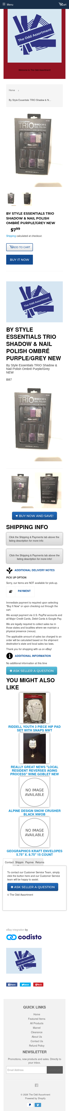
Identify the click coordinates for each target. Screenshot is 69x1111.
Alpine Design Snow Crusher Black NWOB (34, 812)
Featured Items (36, 1018)
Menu (10, 4)
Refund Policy (36, 1045)
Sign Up (55, 1070)
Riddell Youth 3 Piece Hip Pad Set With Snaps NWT (34, 728)
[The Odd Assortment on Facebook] (36, 1084)
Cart (63, 4)
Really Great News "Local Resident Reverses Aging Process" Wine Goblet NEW (34, 770)
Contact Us (37, 1041)
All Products (36, 1023)
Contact (9, 862)
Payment (29, 862)
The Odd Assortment (39, 1094)
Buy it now (19, 260)
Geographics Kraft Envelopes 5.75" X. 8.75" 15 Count (34, 853)
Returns (39, 862)
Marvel (37, 1027)
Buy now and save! (35, 516)
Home (12, 90)
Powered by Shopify (35, 1098)
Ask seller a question (33, 671)
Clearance (36, 1032)
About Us (37, 1036)
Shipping (11, 236)
